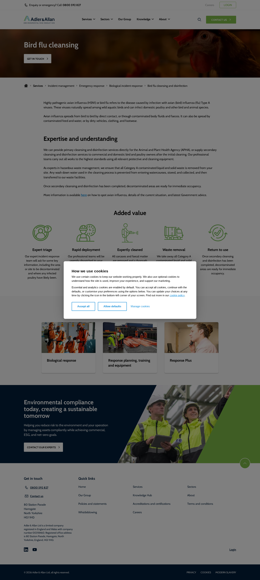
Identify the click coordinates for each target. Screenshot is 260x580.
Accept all (83, 306)
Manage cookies (140, 306)
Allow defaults (112, 306)
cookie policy (177, 295)
